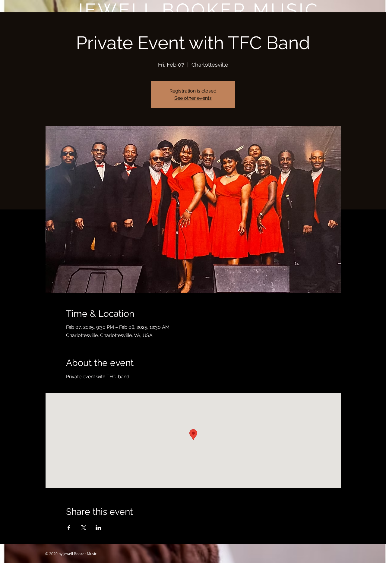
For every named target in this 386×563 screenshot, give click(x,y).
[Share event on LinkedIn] (98, 527)
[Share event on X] (84, 527)
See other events (193, 98)
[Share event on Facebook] (69, 527)
